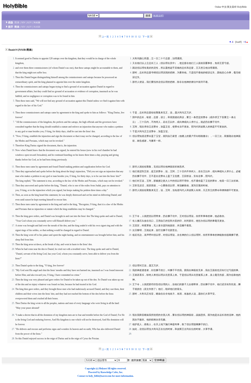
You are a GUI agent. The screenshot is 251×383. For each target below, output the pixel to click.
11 (136, 36)
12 (139, 36)
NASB (37, 22)
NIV (23, 22)
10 (132, 36)
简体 (16, 22)
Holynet (103, 368)
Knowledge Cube (109, 372)
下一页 (145, 36)
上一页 (105, 36)
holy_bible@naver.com (100, 376)
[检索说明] (158, 15)
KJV (29, 22)
